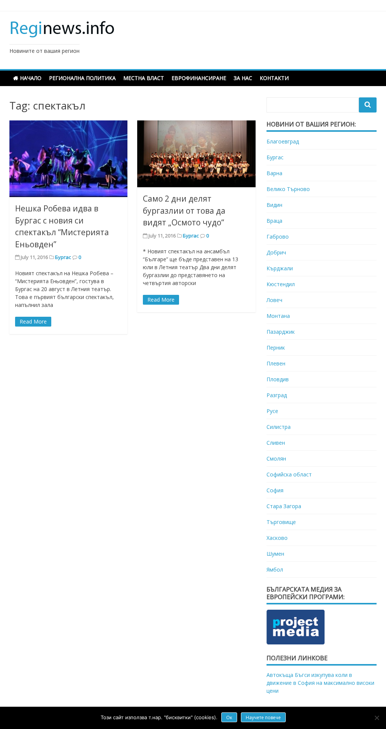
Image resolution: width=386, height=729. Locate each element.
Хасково (277, 537)
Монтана (278, 315)
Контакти (274, 78)
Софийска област (289, 474)
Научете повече (263, 717)
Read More (33, 321)
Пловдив (278, 379)
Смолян (276, 458)
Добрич (276, 252)
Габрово (278, 236)
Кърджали (280, 268)
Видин (274, 204)
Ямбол (275, 569)
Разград (277, 395)
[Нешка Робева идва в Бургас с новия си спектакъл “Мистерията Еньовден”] (68, 158)
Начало (30, 78)
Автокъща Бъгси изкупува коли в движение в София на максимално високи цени (320, 682)
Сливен (276, 442)
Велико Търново (288, 189)
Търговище (281, 522)
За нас (243, 78)
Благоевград (283, 141)
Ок (229, 717)
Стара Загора (284, 506)
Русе (272, 411)
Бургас (63, 257)
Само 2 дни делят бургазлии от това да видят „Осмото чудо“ (184, 210)
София (275, 490)
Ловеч (274, 300)
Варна (274, 173)
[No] (376, 717)
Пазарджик (281, 331)
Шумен (275, 553)
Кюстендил (281, 284)
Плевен (276, 363)
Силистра (279, 426)
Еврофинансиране (199, 78)
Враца (274, 220)
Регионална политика (82, 78)
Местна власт (143, 78)
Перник (276, 347)
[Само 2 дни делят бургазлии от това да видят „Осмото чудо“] (196, 153)
